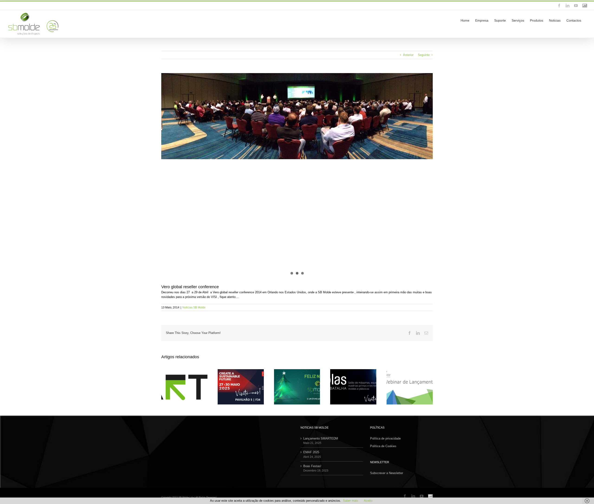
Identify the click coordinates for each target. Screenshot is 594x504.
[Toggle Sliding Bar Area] (590, 5)
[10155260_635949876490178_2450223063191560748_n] (297, 175)
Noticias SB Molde (194, 307)
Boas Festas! (312, 466)
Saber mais (350, 500)
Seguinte (424, 55)
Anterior (408, 55)
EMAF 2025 (311, 452)
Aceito (368, 500)
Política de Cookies (383, 446)
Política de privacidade (385, 438)
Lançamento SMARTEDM (320, 438)
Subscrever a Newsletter (386, 473)
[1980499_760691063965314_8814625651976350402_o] (297, 116)
